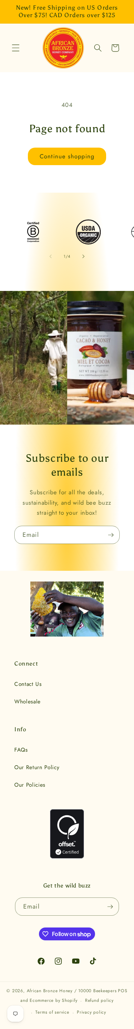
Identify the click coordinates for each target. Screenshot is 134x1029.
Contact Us (28, 684)
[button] (15, 47)
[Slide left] (50, 256)
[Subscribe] (110, 535)
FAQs (21, 750)
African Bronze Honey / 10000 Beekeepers (72, 991)
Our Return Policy (36, 767)
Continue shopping (67, 156)
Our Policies (29, 785)
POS (122, 991)
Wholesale (27, 702)
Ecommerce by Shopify (53, 1001)
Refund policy (99, 1000)
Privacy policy (91, 1012)
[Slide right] (83, 256)
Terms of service (52, 1012)
